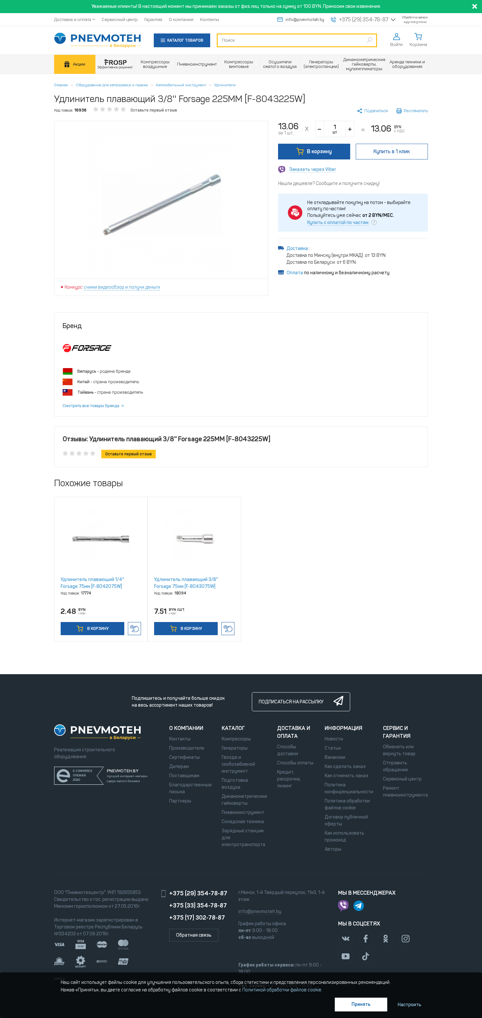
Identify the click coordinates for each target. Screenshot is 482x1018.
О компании (181, 19)
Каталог (233, 728)
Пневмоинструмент (243, 812)
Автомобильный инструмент (181, 85)
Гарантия (153, 19)
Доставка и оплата (72, 19)
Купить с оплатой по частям (338, 222)
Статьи (333, 748)
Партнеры (180, 801)
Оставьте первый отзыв (154, 110)
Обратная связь (193, 935)
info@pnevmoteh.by (305, 19)
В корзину (319, 151)
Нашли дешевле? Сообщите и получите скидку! (329, 183)
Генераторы (235, 748)
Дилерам (179, 766)
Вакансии (335, 757)
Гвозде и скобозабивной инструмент (238, 764)
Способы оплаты (295, 763)
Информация (343, 728)
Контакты (209, 19)
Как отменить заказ (346, 776)
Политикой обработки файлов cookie (281, 990)
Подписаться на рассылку (291, 702)
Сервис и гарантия (397, 732)
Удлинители (225, 85)
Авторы (333, 849)
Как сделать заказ (345, 766)
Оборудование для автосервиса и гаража (112, 85)
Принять (361, 1004)
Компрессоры (236, 739)
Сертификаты (184, 757)
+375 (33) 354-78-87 (198, 905)
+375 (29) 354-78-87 (363, 19)
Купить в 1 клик (134, 628)
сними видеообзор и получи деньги (122, 287)
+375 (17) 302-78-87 (197, 917)
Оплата (295, 273)
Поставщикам (184, 776)
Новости (334, 739)
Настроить (409, 1005)
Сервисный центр (120, 19)
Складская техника (243, 821)
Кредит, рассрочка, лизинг (289, 779)
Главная (61, 85)
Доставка (298, 248)
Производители (186, 748)
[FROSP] (115, 64)
